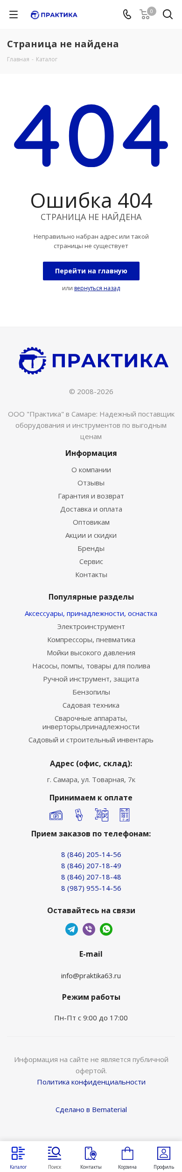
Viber (89, 929)
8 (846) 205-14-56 (91, 854)
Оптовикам (91, 522)
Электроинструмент (91, 626)
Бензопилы (91, 691)
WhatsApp (106, 929)
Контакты (91, 574)
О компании (91, 469)
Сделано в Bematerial (91, 1109)
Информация (91, 453)
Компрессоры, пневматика (91, 639)
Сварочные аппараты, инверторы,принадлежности (91, 722)
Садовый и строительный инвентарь (91, 739)
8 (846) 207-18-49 (91, 865)
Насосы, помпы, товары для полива (91, 665)
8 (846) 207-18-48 (91, 876)
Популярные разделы (91, 597)
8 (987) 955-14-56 (91, 888)
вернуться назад (97, 288)
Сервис (91, 561)
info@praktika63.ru (91, 975)
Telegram (71, 929)
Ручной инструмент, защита (91, 678)
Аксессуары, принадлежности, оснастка (91, 613)
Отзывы (91, 482)
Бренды (91, 548)
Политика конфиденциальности (91, 1081)
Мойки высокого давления (91, 652)
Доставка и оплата (91, 508)
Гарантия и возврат (91, 495)
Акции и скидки (91, 535)
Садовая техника (91, 705)
